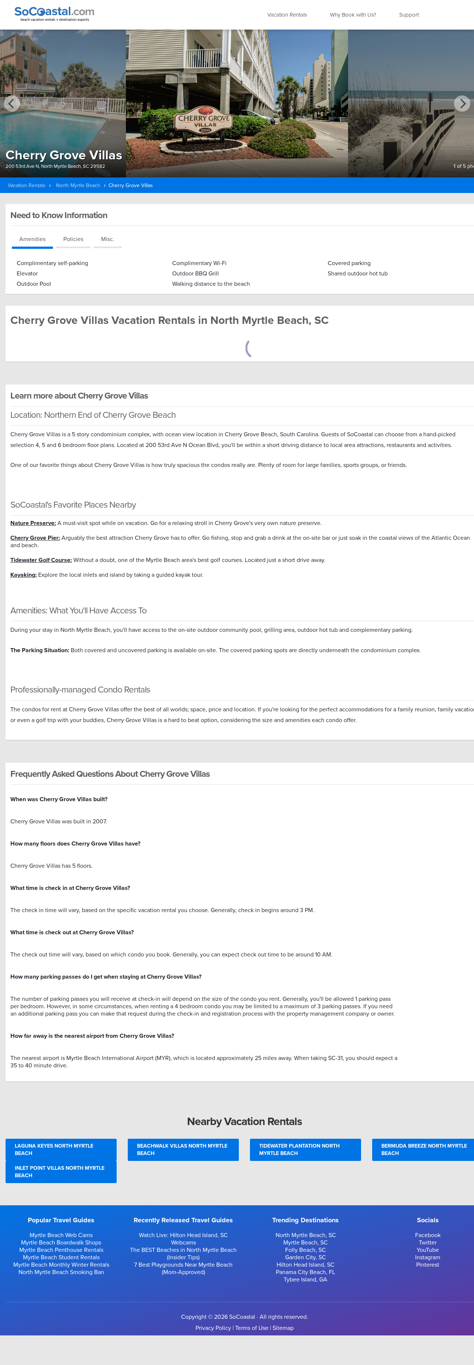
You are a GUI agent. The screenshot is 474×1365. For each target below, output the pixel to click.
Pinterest (427, 1265)
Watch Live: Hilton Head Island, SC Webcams (183, 1239)
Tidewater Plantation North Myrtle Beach (299, 1149)
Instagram (427, 1257)
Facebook (428, 1235)
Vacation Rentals (287, 14)
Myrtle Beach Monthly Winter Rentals (61, 1265)
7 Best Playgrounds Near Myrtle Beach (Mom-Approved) (183, 1268)
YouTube (428, 1250)
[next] (462, 103)
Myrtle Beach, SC (305, 1242)
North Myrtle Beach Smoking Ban (61, 1272)
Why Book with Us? (353, 14)
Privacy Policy (213, 1328)
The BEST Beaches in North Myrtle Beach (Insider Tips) (183, 1253)
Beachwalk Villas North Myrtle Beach (182, 1149)
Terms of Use (251, 1328)
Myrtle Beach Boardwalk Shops (61, 1242)
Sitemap (283, 1328)
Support (409, 14)
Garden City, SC (305, 1257)
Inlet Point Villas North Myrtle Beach (59, 1172)
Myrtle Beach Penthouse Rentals (61, 1250)
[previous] (12, 103)
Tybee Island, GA (305, 1279)
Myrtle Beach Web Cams (61, 1235)
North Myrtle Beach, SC (306, 1235)
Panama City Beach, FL (305, 1272)
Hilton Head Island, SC (305, 1265)
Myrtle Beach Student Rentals (61, 1257)
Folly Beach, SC (305, 1250)
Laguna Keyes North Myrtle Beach (54, 1149)
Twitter (428, 1242)
